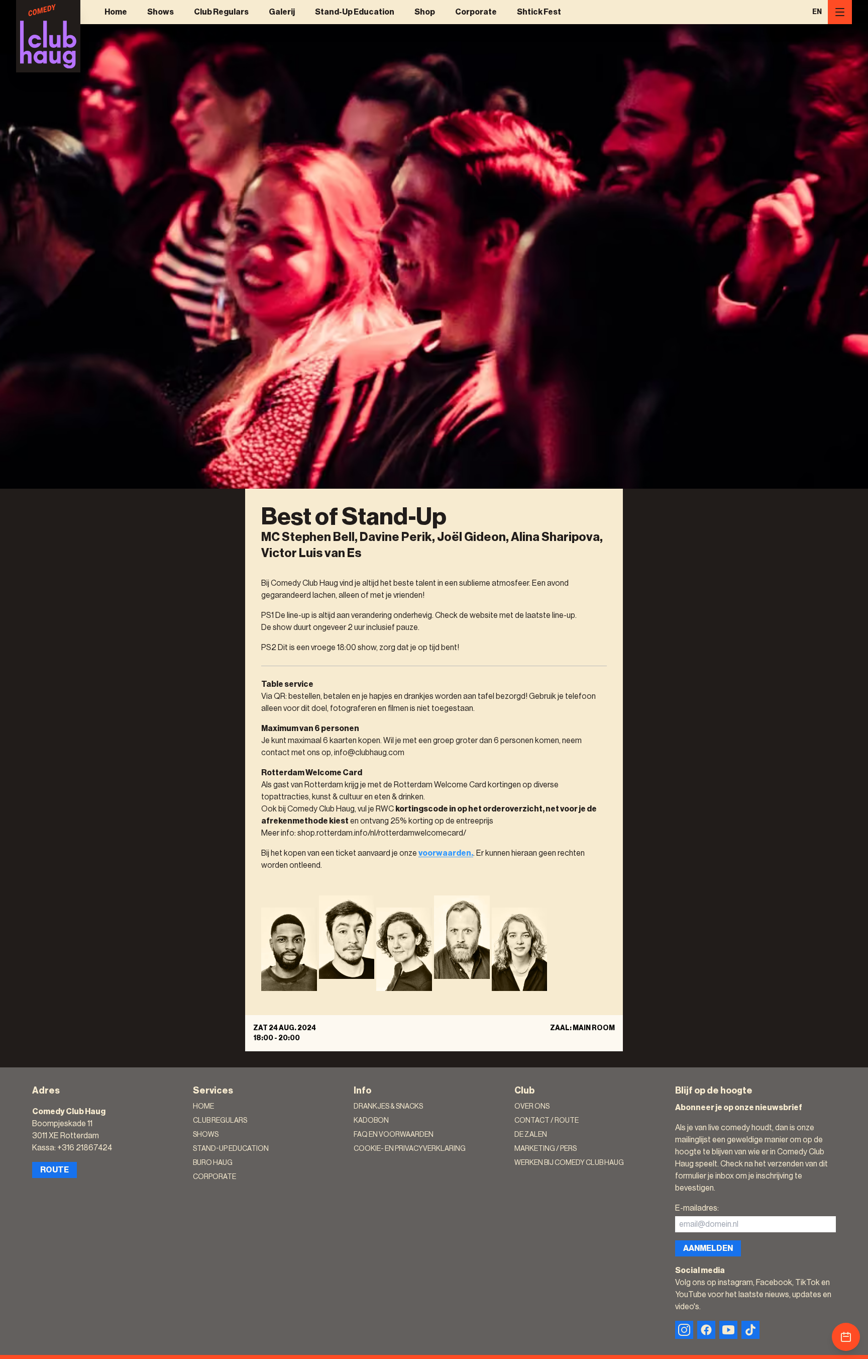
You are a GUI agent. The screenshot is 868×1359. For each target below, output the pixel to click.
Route (54, 1170)
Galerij (282, 12)
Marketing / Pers (545, 1148)
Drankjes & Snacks (388, 1106)
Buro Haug (213, 1162)
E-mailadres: (697, 1208)
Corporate (476, 12)
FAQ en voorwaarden (393, 1134)
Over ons (532, 1106)
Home (115, 12)
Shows (160, 12)
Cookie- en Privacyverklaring (410, 1148)
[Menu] (840, 12)
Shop (424, 12)
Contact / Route (546, 1120)
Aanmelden (708, 1248)
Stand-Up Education (354, 12)
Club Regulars (221, 12)
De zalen (530, 1134)
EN (817, 12)
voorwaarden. (445, 853)
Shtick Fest (539, 12)
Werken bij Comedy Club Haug (569, 1162)
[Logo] (48, 36)
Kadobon (371, 1120)
